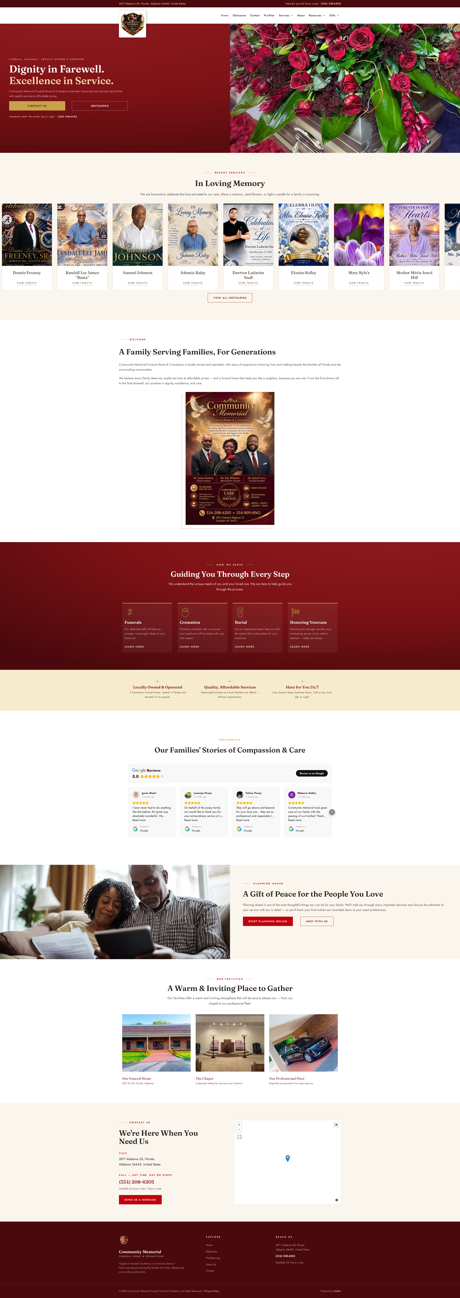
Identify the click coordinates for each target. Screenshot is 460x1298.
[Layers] (336, 1124)
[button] (128, 812)
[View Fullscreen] (239, 1136)
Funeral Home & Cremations (141, 1256)
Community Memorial (140, 1251)
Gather (337, 1291)
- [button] (239, 1129)
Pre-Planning (213, 1258)
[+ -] (288, 1162)
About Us (211, 1264)
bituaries (212, 1252)
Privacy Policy (211, 1291)
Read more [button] (139, 820)
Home (209, 1245)
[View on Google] (136, 794)
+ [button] (239, 1124)
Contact (210, 1271)
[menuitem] (225, 15)
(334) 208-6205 (331, 3)
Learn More (134, 646)
